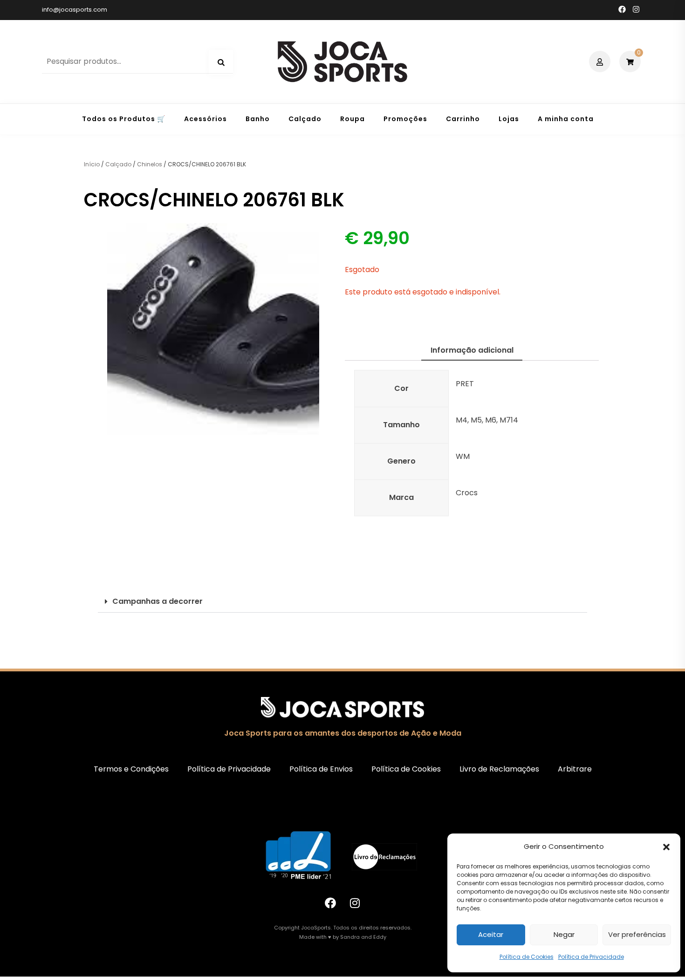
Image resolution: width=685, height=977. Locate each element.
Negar (564, 934)
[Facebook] (330, 903)
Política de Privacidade (591, 957)
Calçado (305, 118)
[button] (666, 847)
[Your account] (601, 61)
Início (92, 164)
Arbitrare (575, 769)
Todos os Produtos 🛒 (123, 118)
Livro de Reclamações (499, 769)
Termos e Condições (131, 769)
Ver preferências (637, 934)
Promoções (405, 118)
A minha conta (566, 118)
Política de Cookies (527, 957)
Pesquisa (221, 62)
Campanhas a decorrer (157, 601)
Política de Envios (321, 769)
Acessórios (205, 118)
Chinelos (149, 164)
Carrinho (463, 118)
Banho (258, 118)
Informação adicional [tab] (472, 350)
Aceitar (490, 934)
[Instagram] (355, 903)
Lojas (509, 118)
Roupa (352, 118)
